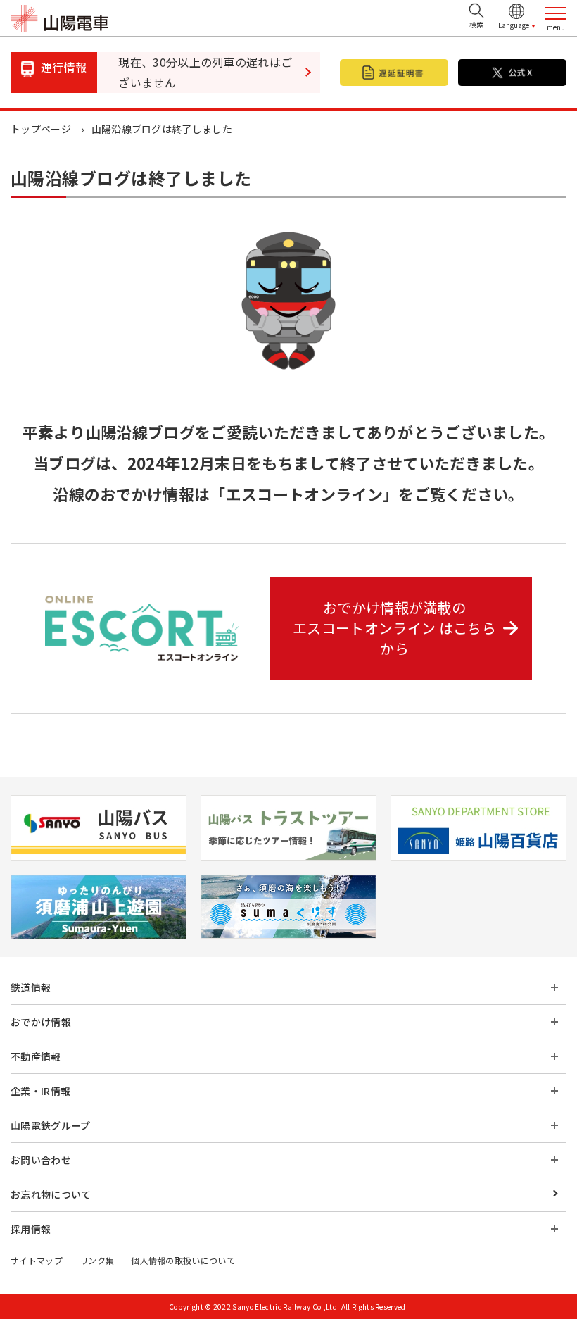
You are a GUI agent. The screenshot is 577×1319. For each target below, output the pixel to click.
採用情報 (31, 1229)
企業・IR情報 (40, 1091)
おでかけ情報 (41, 1022)
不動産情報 (36, 1056)
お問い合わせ (41, 1160)
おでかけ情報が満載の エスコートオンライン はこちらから (394, 627)
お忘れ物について (51, 1194)
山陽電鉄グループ (51, 1125)
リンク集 (97, 1260)
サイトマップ (37, 1260)
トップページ (41, 129)
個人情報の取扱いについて (183, 1260)
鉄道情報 (31, 987)
